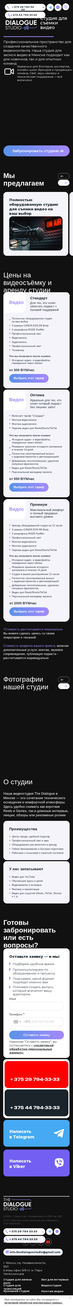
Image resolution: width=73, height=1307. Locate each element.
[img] (50, 7)
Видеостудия (51, 1285)
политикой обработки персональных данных (31, 1049)
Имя (12, 999)
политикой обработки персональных (28, 1302)
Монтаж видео (52, 1291)
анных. (58, 1302)
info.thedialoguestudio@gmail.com (35, 1252)
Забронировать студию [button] (35, 151)
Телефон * (16, 1014)
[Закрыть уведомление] (70, 1298)
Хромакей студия (16, 1291)
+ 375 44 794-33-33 (35, 1107)
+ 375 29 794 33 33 (23, 8)
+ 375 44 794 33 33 (24, 15)
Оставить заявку (36, 1035)
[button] (61, 151)
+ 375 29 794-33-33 (35, 1079)
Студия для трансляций (12, 1287)
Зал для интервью (55, 1279)
